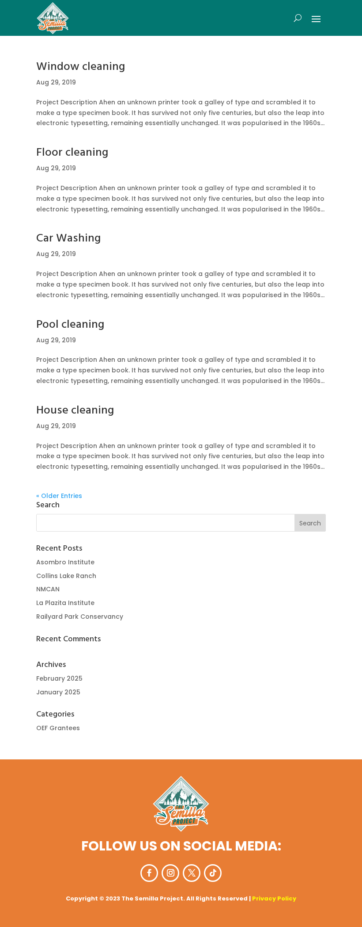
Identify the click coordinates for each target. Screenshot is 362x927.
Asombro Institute (65, 562)
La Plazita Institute (65, 602)
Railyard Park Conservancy (79, 616)
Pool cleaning (70, 325)
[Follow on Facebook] (149, 873)
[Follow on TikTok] (213, 873)
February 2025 (59, 678)
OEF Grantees (58, 728)
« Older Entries (59, 495)
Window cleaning (80, 67)
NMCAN (48, 589)
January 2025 (58, 692)
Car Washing (68, 239)
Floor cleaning (72, 153)
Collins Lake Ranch (66, 575)
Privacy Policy (274, 898)
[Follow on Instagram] (170, 873)
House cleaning (75, 411)
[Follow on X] (191, 873)
